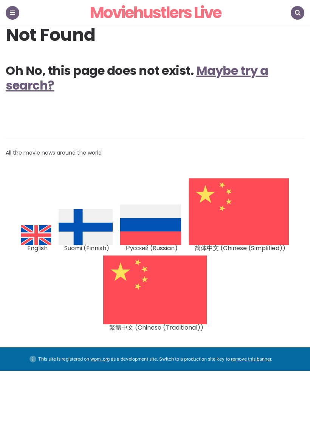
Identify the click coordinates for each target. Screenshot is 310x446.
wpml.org (100, 359)
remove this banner (251, 359)
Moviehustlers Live (155, 13)
